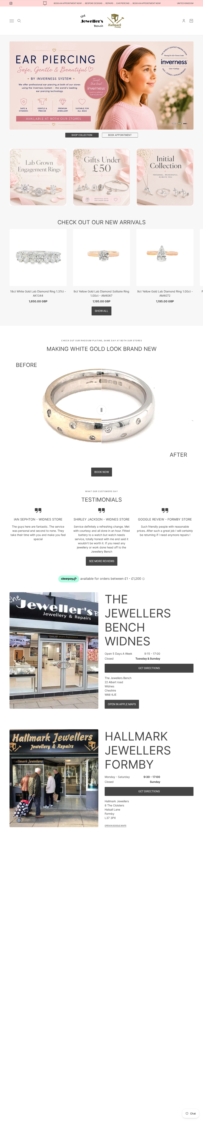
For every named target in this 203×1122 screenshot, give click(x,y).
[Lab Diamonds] (38, 177)
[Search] (19, 21)
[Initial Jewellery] (164, 177)
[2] (179, 123)
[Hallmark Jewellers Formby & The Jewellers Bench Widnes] (101, 21)
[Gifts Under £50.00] (101, 177)
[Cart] (191, 21)
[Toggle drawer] (12, 21)
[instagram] (11, 3)
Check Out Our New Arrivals (101, 222)
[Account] (184, 21)
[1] (174, 123)
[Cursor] (101, 410)
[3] (185, 123)
